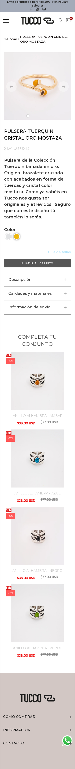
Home (12, 39)
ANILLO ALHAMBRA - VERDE (37, 648)
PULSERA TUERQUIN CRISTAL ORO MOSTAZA (44, 39)
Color (10, 229)
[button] (28, 116)
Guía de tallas (59, 252)
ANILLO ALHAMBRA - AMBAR (37, 416)
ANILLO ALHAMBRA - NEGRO (37, 571)
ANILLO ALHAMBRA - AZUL (37, 493)
